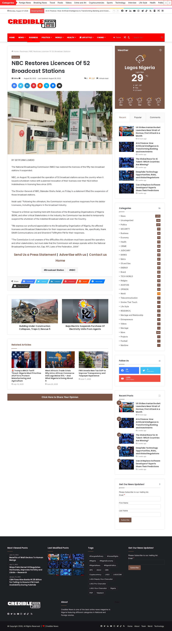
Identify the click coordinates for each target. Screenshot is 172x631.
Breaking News (40, 2)
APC (91, 570)
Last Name (123, 511)
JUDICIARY (125, 250)
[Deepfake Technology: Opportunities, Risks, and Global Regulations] (126, 175)
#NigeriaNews (94, 565)
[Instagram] (22, 614)
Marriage (124, 328)
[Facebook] (9, 614)
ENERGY (124, 268)
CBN (106, 570)
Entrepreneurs (127, 319)
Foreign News (25, 2)
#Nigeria (92, 561)
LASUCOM (117, 575)
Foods (60, 2)
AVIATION (125, 285)
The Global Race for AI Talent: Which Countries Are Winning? (71, 11)
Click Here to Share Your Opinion (60, 397)
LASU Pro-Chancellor (97, 584)
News (21, 37)
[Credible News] (32, 23)
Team (143, 626)
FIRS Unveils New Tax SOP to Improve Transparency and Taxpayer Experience (92, 373)
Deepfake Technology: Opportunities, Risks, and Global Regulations (147, 174)
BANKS (124, 255)
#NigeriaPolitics (110, 565)
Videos (68, 2)
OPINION (124, 289)
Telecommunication (129, 298)
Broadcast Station (54, 270)
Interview (132, 2)
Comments (155, 117)
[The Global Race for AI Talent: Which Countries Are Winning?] (126, 163)
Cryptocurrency (95, 575)
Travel (52, 2)
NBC (73, 270)
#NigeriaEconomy (106, 561)
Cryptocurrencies (96, 2)
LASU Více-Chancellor (98, 588)
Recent (122, 117)
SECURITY (125, 229)
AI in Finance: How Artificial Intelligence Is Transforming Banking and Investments (147, 147)
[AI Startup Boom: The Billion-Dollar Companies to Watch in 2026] (66, 572)
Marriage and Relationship (132, 315)
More (101, 37)
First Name (123, 503)
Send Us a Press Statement (34, 254)
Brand (123, 272)
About (136, 626)
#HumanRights (112, 556)
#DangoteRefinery (96, 556)
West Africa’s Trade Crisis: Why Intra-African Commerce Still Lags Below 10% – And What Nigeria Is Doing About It (59, 375)
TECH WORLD (127, 276)
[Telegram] (25, 614)
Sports (110, 2)
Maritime (124, 345)
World (58, 37)
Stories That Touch (129, 302)
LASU (107, 575)
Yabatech (100, 593)
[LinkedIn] (15, 614)
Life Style (143, 2)
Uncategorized (127, 220)
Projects (124, 337)
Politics (161, 2)
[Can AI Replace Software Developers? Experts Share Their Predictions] (126, 188)
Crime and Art (80, 2)
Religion (124, 281)
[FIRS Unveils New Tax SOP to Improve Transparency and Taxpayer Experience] (93, 359)
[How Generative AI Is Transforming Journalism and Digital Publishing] (78, 564)
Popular (138, 117)
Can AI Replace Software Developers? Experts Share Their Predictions (148, 187)
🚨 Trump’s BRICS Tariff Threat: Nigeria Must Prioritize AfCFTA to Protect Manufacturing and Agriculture (26, 375)
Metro (123, 259)
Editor (16, 78)
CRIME (123, 246)
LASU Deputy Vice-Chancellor (101, 579)
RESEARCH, (126, 311)
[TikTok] (28, 614)
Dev (117, 602)
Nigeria (113, 588)
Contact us (97, 254)
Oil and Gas (125, 263)
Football (124, 341)
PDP (91, 593)
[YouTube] (18, 614)
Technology (120, 2)
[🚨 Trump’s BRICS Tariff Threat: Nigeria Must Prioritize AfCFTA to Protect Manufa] (26, 359)
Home (12, 37)
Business (33, 37)
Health (152, 2)
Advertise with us (72, 254)
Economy (125, 237)
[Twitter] (12, 614)
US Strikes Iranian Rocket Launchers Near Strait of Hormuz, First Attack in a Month (148, 131)
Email (122, 495)
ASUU (99, 570)
